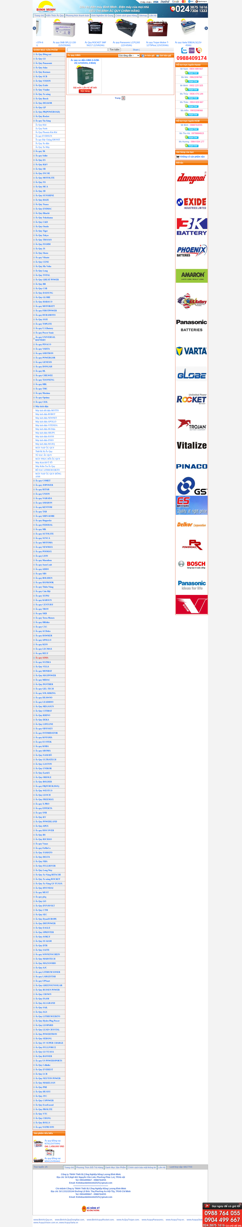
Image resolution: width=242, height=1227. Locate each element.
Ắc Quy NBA (41, 861)
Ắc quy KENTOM (43, 507)
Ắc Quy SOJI (41, 319)
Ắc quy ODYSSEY (44, 728)
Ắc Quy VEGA (42, 666)
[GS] (192, 494)
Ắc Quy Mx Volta (43, 266)
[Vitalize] (192, 454)
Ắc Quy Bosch (41, 98)
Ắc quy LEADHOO (44, 702)
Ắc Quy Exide (41, 85)
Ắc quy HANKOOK (44, 582)
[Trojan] (192, 435)
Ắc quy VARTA (42, 349)
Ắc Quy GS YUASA (44, 1052)
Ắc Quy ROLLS (42, 1122)
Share (136, 50)
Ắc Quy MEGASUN (44, 706)
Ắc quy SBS (40, 573)
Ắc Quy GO (40, 901)
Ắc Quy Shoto (41, 253)
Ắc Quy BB (40, 284)
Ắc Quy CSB (41, 288)
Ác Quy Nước (41, 128)
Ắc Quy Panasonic (43, 63)
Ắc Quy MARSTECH (45, 959)
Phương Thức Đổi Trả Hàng (89, 1167)
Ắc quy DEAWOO (43, 697)
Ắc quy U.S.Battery (44, 328)
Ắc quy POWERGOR (45, 358)
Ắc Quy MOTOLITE (45, 178)
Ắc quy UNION (42, 494)
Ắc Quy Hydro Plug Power (47, 1021)
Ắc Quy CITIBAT (43, 711)
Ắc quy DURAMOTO (45, 315)
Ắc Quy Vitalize (42, 90)
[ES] (192, 514)
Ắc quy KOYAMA (43, 737)
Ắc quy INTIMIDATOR (46, 733)
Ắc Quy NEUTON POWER (48, 1078)
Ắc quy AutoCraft (43, 565)
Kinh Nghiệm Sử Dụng (102, 15)
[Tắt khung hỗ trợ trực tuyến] (240, 1204)
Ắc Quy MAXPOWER (45, 675)
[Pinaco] (192, 474)
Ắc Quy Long (41, 271)
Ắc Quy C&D (41, 222)
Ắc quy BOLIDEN (43, 578)
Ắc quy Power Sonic (44, 333)
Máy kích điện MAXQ (45, 444)
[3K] (192, 238)
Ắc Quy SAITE (42, 950)
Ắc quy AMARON (43, 503)
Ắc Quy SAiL (41, 1007)
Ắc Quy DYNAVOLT (45, 905)
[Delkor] (192, 534)
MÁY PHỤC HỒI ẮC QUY (47, 459)
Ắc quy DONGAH (43, 366)
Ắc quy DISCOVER (44, 830)
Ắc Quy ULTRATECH (45, 759)
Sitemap (143, 15)
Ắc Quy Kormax (42, 72)
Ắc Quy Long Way (43, 870)
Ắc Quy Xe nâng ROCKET (47, 879)
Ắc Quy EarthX (42, 773)
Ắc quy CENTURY (44, 604)
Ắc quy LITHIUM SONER (47, 972)
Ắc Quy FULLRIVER (45, 866)
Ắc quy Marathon (43, 560)
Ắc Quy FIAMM (42, 244)
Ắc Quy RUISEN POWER (47, 990)
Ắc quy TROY (42, 609)
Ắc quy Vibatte (42, 257)
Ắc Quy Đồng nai (43, 54)
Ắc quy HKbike (42, 622)
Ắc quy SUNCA (42, 538)
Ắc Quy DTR (41, 945)
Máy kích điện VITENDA (46, 425)
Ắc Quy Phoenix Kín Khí (46, 132)
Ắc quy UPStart (42, 981)
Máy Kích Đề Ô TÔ (43, 462)
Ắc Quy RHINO (42, 715)
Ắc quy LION (41, 556)
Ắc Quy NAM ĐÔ (43, 755)
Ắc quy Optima (42, 397)
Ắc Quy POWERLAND (46, 821)
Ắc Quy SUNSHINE (44, 195)
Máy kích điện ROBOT (45, 414)
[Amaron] (192, 287)
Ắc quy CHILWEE (44, 375)
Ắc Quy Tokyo (42, 235)
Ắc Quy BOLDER (43, 782)
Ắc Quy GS (40, 59)
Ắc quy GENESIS (43, 362)
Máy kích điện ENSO (44, 440)
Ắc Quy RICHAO (43, 839)
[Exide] (192, 213)
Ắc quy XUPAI (42, 596)
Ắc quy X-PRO (42, 804)
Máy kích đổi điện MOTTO (47, 410)
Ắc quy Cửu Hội (42, 591)
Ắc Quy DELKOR (43, 103)
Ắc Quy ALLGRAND (45, 1003)
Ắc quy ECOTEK (43, 742)
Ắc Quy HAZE (42, 200)
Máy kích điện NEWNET (46, 418)
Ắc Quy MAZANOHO (45, 963)
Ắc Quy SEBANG (43, 1038)
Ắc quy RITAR (42, 489)
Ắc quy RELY (41, 653)
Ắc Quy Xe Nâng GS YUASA (48, 883)
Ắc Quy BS (40, 835)
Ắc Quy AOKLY (42, 936)
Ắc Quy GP (40, 107)
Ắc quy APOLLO (43, 640)
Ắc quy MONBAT (43, 671)
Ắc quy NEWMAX (44, 547)
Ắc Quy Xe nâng (42, 94)
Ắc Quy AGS (41, 1012)
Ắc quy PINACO (43, 344)
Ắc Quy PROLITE (43, 1109)
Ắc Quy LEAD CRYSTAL (47, 1029)
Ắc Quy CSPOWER (44, 1100)
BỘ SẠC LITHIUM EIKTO (47, 470)
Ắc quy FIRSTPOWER (46, 310)
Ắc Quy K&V (41, 164)
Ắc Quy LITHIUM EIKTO (47, 1016)
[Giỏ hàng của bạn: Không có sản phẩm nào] (178, 157)
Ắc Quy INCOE (42, 173)
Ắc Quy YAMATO (43, 852)
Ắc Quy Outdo (42, 226)
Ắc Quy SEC (41, 914)
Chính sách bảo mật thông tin (142, 1167)
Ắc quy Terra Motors (45, 618)
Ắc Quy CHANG (43, 1118)
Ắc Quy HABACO (43, 302)
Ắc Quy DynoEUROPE (46, 919)
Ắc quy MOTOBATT (45, 306)
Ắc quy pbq (40, 897)
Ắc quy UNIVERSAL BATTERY (45, 338)
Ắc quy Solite (41, 155)
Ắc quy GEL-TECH (44, 689)
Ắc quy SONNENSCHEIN (47, 954)
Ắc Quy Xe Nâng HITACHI (48, 874)
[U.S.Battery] (192, 311)
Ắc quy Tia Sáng (43, 121)
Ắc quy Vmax (41, 843)
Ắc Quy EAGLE (42, 928)
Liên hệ (152, 15)
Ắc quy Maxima (42, 393)
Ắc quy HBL (41, 384)
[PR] (192, 554)
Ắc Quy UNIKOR (43, 768)
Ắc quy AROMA (43, 751)
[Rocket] (192, 410)
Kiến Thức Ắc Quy (55, 15)
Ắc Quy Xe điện (42, 143)
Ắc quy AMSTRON (44, 353)
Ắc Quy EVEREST (44, 1069)
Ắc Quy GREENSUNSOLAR (48, 985)
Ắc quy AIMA (41, 658)
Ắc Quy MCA (41, 186)
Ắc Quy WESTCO (43, 790)
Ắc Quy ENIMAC (43, 209)
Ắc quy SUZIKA (43, 662)
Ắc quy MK (40, 529)
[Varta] (192, 361)
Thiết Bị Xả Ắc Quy (43, 451)
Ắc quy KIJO (41, 644)
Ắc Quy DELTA (42, 857)
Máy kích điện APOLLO (45, 421)
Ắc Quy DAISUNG (44, 293)
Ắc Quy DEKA (42, 720)
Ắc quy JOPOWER (44, 485)
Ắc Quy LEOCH (42, 795)
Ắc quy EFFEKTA (43, 808)
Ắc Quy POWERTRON (46, 1034)
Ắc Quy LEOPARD (44, 1025)
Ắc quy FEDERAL (44, 525)
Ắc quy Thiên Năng (44, 587)
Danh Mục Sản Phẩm (115, 1167)
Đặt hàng (85, 91)
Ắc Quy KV (40, 817)
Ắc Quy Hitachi (42, 213)
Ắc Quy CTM (41, 910)
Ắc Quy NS (40, 182)
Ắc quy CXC (41, 627)
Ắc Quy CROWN (43, 994)
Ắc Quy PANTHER (44, 684)
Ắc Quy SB (40, 169)
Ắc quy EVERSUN (43, 136)
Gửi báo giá (165, 55)
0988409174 (192, 58)
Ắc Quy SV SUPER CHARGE (49, 1043)
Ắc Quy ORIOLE (43, 777)
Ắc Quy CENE (42, 262)
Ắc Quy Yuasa (42, 204)
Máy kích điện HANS (44, 436)
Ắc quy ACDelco (42, 631)
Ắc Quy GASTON (43, 764)
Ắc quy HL (40, 371)
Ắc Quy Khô (40, 125)
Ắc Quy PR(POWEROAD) (47, 112)
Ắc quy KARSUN (43, 600)
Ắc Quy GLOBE (42, 297)
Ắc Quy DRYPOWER (45, 923)
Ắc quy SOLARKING (45, 693)
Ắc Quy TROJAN (43, 240)
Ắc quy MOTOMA (44, 542)
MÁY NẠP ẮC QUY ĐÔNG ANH (48, 475)
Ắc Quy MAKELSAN (45, 1083)
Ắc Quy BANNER (43, 1056)
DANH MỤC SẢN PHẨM (46, 50)
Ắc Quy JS (40, 248)
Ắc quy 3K (40, 151)
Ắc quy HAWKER (43, 635)
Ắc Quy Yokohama (44, 217)
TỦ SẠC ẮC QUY (43, 455)
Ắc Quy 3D (40, 191)
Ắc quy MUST (42, 892)
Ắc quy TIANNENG (44, 380)
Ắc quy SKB (41, 613)
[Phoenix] (192, 262)
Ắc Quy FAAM (42, 998)
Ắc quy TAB (41, 511)
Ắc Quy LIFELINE (44, 724)
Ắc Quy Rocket (42, 116)
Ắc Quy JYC (41, 1096)
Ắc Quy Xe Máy (42, 147)
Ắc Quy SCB (41, 76)
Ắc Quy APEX (42, 826)
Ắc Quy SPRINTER (44, 932)
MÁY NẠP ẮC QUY (44, 447)
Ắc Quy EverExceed (44, 1105)
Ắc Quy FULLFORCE (45, 1047)
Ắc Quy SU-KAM (43, 941)
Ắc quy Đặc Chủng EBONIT (47, 139)
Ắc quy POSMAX (43, 551)
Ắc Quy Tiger (41, 231)
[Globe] (192, 385)
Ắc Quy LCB (41, 1074)
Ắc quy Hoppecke (43, 520)
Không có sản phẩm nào (192, 157)
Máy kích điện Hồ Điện (45, 429)
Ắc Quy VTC (41, 1114)
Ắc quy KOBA (42, 746)
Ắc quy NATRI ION (44, 1127)
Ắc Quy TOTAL (42, 275)
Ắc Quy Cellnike (42, 1065)
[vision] (192, 613)
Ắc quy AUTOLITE (44, 534)
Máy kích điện (41, 406)
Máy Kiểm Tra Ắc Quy (45, 466)
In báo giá (149, 55)
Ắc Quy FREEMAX (44, 799)
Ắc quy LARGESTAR (45, 976)
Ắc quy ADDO (42, 569)
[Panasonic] (192, 336)
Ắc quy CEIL (41, 402)
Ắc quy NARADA (43, 498)
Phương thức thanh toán (77, 15)
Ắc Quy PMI (41, 1087)
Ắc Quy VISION (43, 81)
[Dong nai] (192, 188)
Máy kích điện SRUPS (45, 433)
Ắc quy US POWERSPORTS (48, 1060)
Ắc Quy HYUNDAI (44, 888)
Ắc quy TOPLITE (43, 324)
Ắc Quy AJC (41, 967)
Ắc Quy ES (40, 160)
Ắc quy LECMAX (43, 649)
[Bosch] (192, 573)
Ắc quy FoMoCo (42, 848)
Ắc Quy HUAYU (43, 1091)
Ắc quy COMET (42, 480)
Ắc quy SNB (41, 813)
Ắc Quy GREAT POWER (47, 279)
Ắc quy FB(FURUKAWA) (47, 786)
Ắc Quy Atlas (41, 67)
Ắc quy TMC (41, 389)
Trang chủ (39, 15)
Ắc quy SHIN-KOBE (45, 516)
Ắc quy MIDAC (42, 680)
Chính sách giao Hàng (126, 15)
